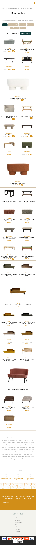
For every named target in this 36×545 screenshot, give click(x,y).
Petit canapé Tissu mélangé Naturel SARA (27, 408)
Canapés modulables (14, 27)
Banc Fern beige (9, 134)
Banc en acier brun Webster (9, 68)
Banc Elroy (27, 134)
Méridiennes (23, 27)
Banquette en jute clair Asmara (27, 360)
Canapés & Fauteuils (12, 8)
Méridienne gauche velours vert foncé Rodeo (27, 323)
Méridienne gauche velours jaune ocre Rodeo (9, 323)
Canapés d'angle (22, 24)
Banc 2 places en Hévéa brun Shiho (27, 238)
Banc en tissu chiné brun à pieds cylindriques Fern (9, 238)
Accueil (3, 8)
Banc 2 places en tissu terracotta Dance (9, 220)
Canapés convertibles (13, 24)
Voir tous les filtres (25, 33)
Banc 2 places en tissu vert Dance (27, 220)
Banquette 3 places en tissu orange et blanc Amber (9, 257)
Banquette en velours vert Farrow (27, 257)
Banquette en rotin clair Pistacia (27, 50)
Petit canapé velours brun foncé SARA (9, 408)
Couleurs (14, 33)
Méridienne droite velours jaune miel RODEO (27, 342)
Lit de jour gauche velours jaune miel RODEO (18, 304)
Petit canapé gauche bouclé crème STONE (9, 117)
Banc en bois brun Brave (9, 153)
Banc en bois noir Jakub (9, 201)
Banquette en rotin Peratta (27, 68)
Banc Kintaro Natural (27, 116)
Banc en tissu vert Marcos (27, 153)
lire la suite (31, 20)
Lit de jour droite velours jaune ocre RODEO (9, 360)
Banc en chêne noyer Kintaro (27, 201)
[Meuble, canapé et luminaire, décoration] (18, 3)
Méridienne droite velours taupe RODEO (9, 342)
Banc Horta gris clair (9, 49)
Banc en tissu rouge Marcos (18, 183)
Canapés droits (30, 24)
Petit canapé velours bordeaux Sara (18, 389)
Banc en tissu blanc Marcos (18, 98)
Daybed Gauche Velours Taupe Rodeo (27, 275)
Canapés (22, 8)
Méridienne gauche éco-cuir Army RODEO (9, 275)
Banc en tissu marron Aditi (9, 426)
